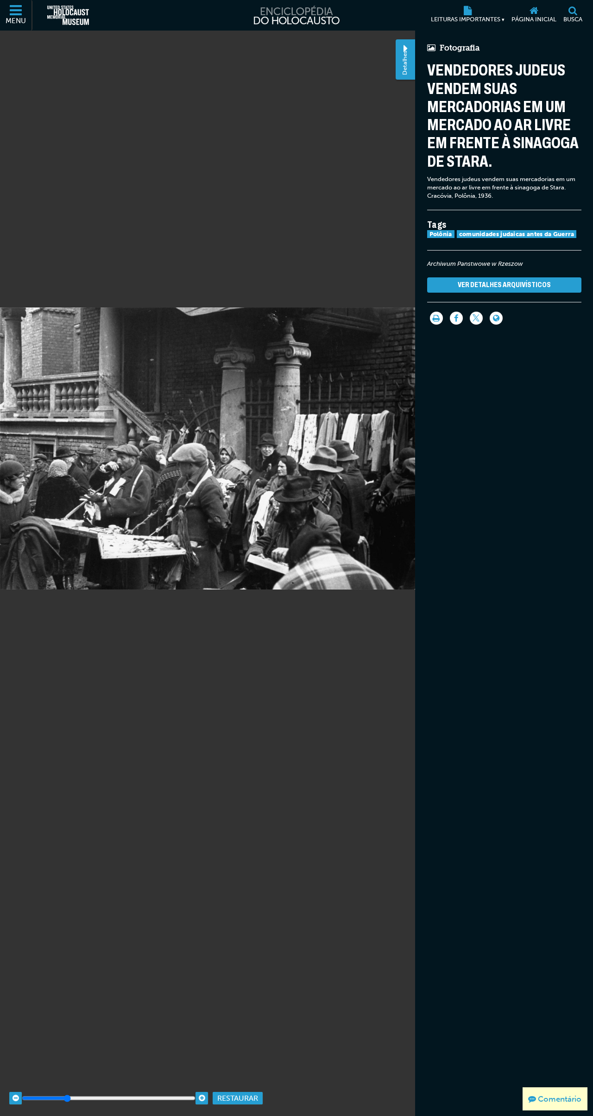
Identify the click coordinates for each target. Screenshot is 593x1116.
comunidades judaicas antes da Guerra (516, 234)
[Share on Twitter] (476, 318)
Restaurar (237, 1098)
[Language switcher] (496, 318)
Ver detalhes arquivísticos (504, 284)
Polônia (440, 234)
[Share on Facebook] (456, 318)
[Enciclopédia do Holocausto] (296, 15)
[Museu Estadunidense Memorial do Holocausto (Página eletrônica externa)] (68, 15)
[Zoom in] (202, 1098)
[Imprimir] (436, 318)
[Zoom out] (15, 1098)
